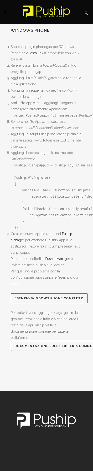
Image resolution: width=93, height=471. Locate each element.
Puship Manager (57, 259)
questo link (34, 53)
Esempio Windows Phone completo (49, 298)
